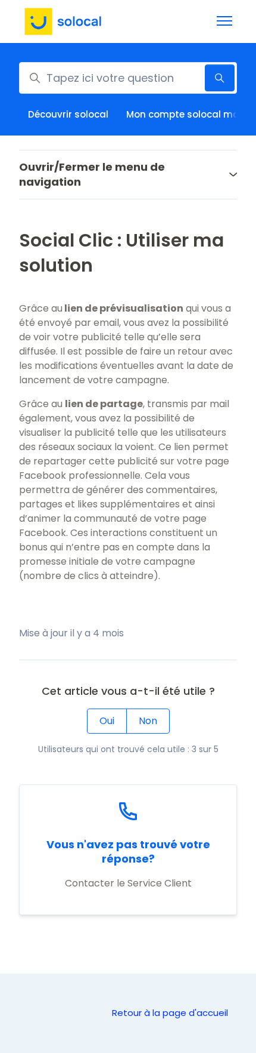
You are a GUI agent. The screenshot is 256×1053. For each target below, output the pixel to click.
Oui (106, 721)
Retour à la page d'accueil (170, 1012)
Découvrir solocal (68, 114)
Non (148, 721)
